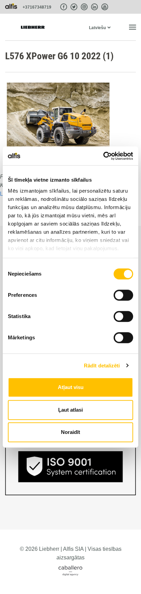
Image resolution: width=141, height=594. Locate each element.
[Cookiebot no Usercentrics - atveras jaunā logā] (103, 155)
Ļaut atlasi (70, 410)
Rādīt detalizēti (102, 365)
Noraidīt (70, 432)
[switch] (123, 295)
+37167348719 (37, 7)
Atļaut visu (71, 387)
